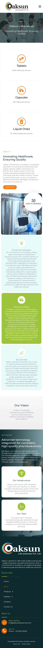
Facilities (7, 597)
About (6, 587)
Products (7, 592)
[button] (40, 6)
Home (6, 581)
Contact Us (8, 607)
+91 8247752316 (21, 631)
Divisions (7, 602)
